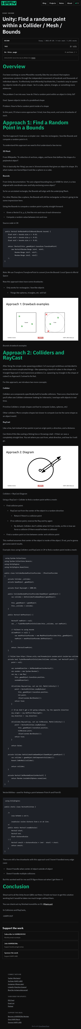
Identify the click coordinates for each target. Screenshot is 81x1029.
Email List (11, 1003)
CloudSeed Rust (44, 1026)
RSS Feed (11, 1000)
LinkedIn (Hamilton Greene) (17, 987)
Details (33, 58)
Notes (61, 3)
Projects (53, 3)
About (69, 3)
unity (75, 46)
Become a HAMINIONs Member (18, 1016)
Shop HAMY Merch (14, 1019)
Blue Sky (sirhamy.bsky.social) (18, 990)
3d (70, 46)
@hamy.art (48, 904)
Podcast (10, 1006)
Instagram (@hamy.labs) (16, 984)
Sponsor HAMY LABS (15, 1022)
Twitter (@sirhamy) (14, 978)
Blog (44, 3)
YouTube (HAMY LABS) (15, 981)
